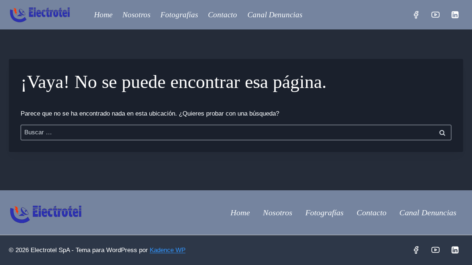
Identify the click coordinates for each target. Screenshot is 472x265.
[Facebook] (416, 15)
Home (103, 14)
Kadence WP (167, 250)
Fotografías (179, 14)
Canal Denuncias (274, 14)
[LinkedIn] (455, 15)
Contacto (222, 14)
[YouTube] (435, 15)
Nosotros (136, 14)
